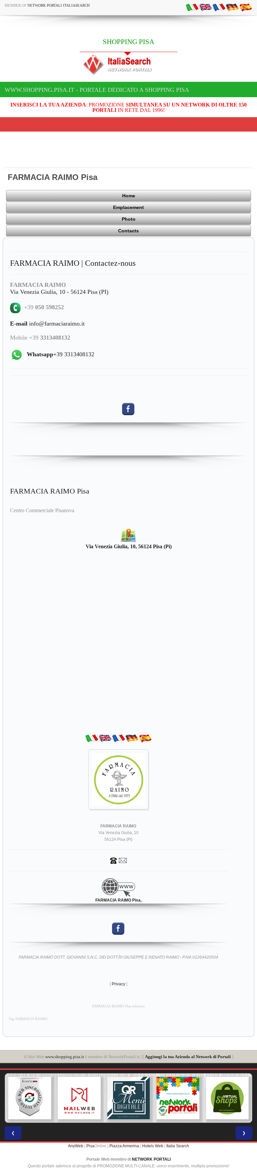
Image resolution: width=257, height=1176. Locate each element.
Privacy (118, 984)
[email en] (205, 7)
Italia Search (177, 1146)
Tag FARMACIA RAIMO (28, 1019)
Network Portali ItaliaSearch (58, 5)
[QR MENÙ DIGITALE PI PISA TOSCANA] (128, 1098)
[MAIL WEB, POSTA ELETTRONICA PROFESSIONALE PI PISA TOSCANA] (79, 1098)
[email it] (192, 7)
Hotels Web (152, 1146)
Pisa (90, 1146)
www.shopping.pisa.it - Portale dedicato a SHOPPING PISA (97, 89)
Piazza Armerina (124, 1146)
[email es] (245, 7)
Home (128, 195)
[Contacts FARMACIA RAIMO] (118, 860)
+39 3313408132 (60, 354)
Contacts (128, 230)
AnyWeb (75, 1146)
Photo (129, 219)
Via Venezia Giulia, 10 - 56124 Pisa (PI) (59, 291)
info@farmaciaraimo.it (47, 323)
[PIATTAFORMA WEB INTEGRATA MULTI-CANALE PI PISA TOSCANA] (29, 1098)
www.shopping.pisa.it (64, 1056)
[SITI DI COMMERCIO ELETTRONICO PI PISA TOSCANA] (227, 1098)
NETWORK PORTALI (151, 1159)
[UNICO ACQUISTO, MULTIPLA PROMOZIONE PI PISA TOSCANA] (178, 1098)
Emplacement (128, 207)
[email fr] (219, 7)
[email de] (232, 7)
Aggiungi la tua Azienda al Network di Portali (188, 1056)
